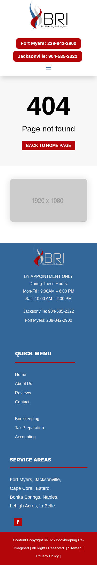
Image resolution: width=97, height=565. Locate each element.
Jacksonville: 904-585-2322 (47, 56)
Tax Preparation (29, 428)
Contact (22, 402)
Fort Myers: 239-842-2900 (48, 43)
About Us (23, 383)
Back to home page (48, 145)
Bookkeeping (27, 419)
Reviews (23, 393)
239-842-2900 (59, 320)
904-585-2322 (61, 311)
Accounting (25, 437)
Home (20, 374)
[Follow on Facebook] (18, 522)
